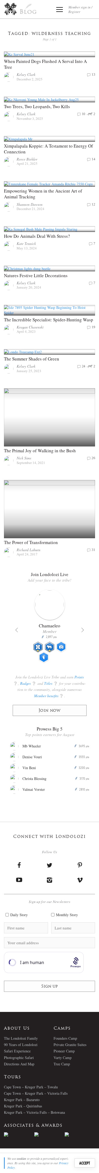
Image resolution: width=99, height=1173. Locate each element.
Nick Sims (24, 457)
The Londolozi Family (21, 1038)
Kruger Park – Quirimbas (23, 1105)
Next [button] (83, 630)
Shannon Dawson (30, 204)
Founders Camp (65, 1038)
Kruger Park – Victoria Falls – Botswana (34, 1112)
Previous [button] (17, 630)
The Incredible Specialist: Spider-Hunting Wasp (48, 320)
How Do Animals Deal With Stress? (37, 236)
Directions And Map (19, 1063)
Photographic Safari (19, 1057)
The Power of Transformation (31, 542)
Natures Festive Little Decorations (36, 275)
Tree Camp (62, 1063)
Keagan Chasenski (30, 327)
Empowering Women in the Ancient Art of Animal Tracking (43, 194)
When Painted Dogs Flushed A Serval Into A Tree (45, 64)
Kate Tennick (26, 243)
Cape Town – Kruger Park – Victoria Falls (36, 1093)
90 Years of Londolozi (20, 1044)
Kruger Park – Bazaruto (22, 1099)
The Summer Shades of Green (31, 359)
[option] (50, 628)
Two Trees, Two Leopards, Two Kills (37, 106)
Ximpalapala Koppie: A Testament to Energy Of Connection (48, 149)
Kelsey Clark (26, 74)
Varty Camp (63, 1057)
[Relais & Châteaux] (80, 1134)
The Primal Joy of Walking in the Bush (40, 451)
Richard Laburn (28, 549)
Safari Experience (17, 1050)
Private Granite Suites (70, 1044)
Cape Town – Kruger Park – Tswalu (31, 1086)
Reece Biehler (27, 159)
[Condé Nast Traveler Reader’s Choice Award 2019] (19, 1134)
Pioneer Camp (64, 1050)
